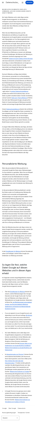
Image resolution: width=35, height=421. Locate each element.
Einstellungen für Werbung (13, 251)
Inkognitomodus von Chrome (15, 354)
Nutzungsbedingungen (9, 412)
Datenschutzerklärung (12, 109)
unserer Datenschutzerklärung (19, 91)
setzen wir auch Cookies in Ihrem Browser (21, 58)
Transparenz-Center (24, 412)
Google (4, 408)
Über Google (12, 408)
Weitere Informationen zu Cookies (19, 371)
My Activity (29, 315)
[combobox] (10, 418)
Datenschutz (21, 408)
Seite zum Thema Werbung (19, 98)
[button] (3, 2)
